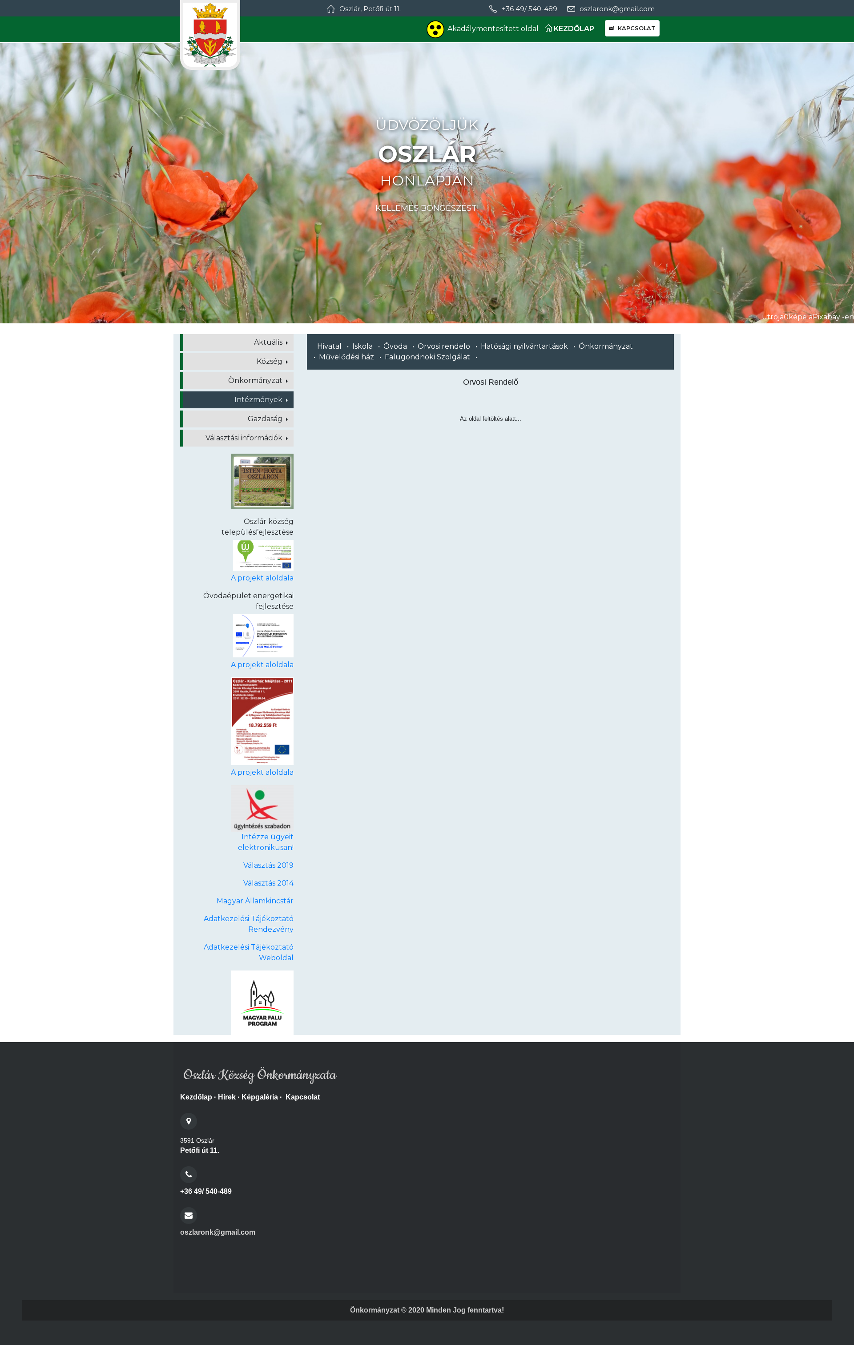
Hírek (227, 1097)
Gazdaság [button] (266, 419)
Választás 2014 (268, 883)
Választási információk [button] (244, 438)
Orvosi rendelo (444, 346)
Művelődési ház (346, 357)
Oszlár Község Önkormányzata (258, 1075)
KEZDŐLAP (573, 28)
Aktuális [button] (269, 342)
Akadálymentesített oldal (493, 28)
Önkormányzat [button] (256, 380)
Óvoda (395, 346)
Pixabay (826, 317)
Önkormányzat (606, 346)
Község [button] (270, 361)
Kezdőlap (196, 1097)
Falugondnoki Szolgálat (427, 357)
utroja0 (775, 317)
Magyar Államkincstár (255, 901)
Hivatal (329, 346)
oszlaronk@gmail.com (217, 1232)
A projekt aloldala (262, 578)
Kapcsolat (303, 1097)
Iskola (362, 346)
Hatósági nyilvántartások (524, 346)
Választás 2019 (268, 865)
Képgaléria (260, 1097)
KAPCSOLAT (635, 28)
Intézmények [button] (259, 399)
